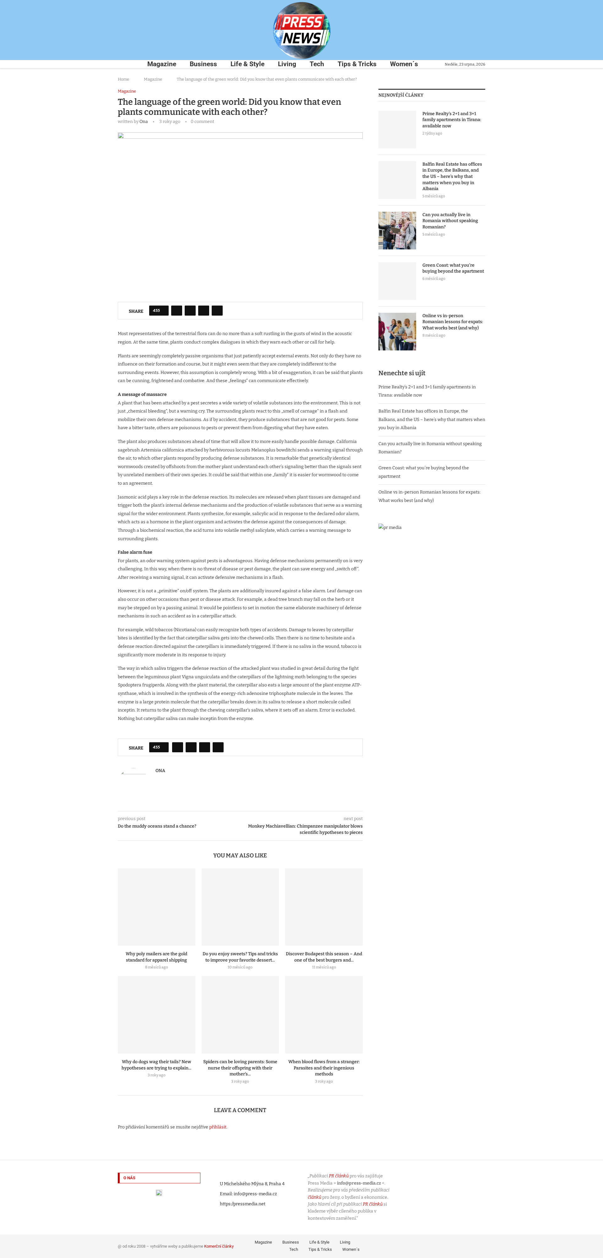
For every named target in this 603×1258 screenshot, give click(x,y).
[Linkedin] (473, 1245)
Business (203, 64)
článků (314, 1197)
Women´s (404, 64)
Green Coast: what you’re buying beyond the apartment (453, 268)
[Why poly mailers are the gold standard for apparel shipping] (156, 907)
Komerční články (219, 1246)
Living (287, 64)
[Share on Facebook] (176, 311)
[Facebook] (437, 1245)
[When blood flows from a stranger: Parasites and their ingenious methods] (324, 1014)
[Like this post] (163, 311)
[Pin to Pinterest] (203, 311)
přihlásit (217, 1127)
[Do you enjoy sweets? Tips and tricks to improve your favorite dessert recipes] (240, 907)
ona (143, 121)
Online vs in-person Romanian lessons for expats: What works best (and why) (452, 322)
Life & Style (247, 64)
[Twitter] (446, 1245)
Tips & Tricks (357, 64)
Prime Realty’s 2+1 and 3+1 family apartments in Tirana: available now (451, 120)
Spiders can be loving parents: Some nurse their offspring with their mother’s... (240, 1068)
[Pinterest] (464, 1245)
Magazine (161, 64)
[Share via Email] (217, 311)
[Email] (481, 1245)
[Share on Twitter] (190, 311)
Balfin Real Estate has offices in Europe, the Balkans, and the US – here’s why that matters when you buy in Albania (452, 176)
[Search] (121, 64)
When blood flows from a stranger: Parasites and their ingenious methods (324, 1068)
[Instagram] (455, 1245)
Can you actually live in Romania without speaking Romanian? (450, 221)
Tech (317, 64)
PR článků (339, 1176)
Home (123, 79)
